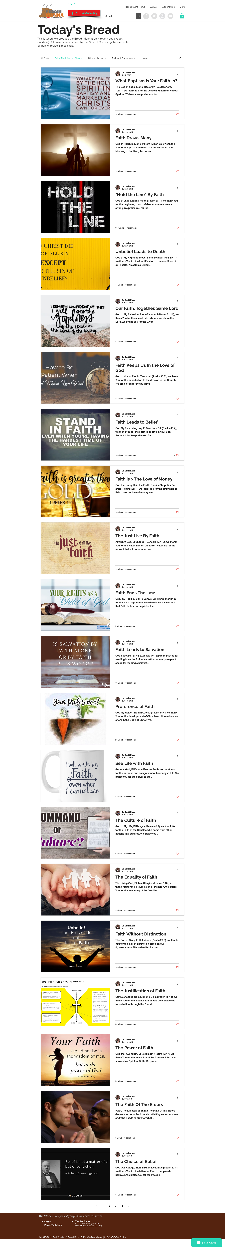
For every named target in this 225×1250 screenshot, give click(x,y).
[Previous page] (96, 1205)
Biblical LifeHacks (97, 58)
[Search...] (138, 16)
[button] (182, 15)
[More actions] (178, 74)
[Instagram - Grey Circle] (162, 16)
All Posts (45, 58)
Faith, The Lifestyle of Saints (68, 58)
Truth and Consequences (124, 58)
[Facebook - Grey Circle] (146, 16)
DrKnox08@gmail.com (92, 1237)
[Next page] (128, 1205)
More (145, 58)
